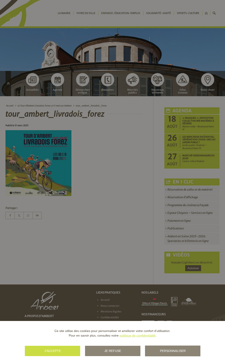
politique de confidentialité (138, 335)
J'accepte (52, 351)
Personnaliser (173, 351)
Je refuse (112, 351)
